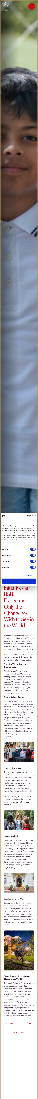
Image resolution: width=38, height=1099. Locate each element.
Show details (27, 575)
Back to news (19, 1032)
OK (19, 581)
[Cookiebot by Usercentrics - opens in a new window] (27, 516)
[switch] (33, 555)
